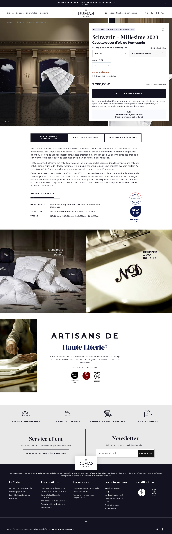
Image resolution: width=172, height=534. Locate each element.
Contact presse (112, 505)
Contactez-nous (80, 491)
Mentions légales (112, 488)
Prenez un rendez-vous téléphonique (83, 496)
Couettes (20, 13)
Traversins (43, 13)
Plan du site (110, 508)
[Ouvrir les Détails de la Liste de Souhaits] (163, 13)
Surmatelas (31, 13)
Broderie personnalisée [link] (108, 421)
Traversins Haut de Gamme (54, 501)
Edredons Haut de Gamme (53, 504)
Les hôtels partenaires (19, 495)
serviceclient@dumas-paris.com (56, 445)
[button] (10, 13)
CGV (107, 501)
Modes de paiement (114, 495)
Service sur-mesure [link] (26, 421)
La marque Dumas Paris (20, 488)
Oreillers (10, 13)
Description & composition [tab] (49, 138)
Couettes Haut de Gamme (53, 491)
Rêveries (13, 498)
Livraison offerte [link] (66, 421)
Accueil (9, 22)
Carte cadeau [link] (148, 421)
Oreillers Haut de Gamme (53, 488)
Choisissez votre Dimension (110, 48)
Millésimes (19, 22)
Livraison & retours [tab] (86, 138)
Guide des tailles (158, 48)
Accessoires (46, 507)
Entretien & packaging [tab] (123, 138)
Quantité (97, 60)
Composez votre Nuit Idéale (86, 488)
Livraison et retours (114, 498)
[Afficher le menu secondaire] (86, 520)
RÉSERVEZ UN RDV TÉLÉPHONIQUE (46, 453)
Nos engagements (17, 491)
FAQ (107, 491)
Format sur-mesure (141, 53)
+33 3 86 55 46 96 (29, 445)
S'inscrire (146, 453)
